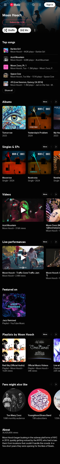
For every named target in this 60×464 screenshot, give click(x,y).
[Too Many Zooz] (14, 400)
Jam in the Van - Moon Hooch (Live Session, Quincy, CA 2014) (45, 85)
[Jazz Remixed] (14, 305)
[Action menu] (34, 30)
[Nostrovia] (39, 162)
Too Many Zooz (30, 77)
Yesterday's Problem (38, 133)
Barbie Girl (15, 49)
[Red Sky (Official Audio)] (14, 350)
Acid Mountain (17, 57)
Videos (6, 194)
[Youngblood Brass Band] (39, 400)
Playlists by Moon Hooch (18, 334)
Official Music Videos (38, 365)
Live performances (14, 242)
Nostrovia (32, 178)
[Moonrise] (14, 162)
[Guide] (5, 4)
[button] (5, 50)
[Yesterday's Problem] (39, 117)
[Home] (15, 4)
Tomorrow (7, 133)
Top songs (8, 42)
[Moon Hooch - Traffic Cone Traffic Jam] (23, 257)
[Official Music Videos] (39, 350)
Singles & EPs (11, 147)
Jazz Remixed (9, 320)
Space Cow (15, 74)
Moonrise (7, 178)
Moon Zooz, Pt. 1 (18, 65)
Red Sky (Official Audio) (13, 365)
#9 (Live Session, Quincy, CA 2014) (26, 82)
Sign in (49, 5)
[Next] (56, 101)
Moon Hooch (16, 52)
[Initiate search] (33, 4)
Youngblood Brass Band (39, 415)
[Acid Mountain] (23, 210)
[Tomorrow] (14, 117)
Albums (7, 102)
